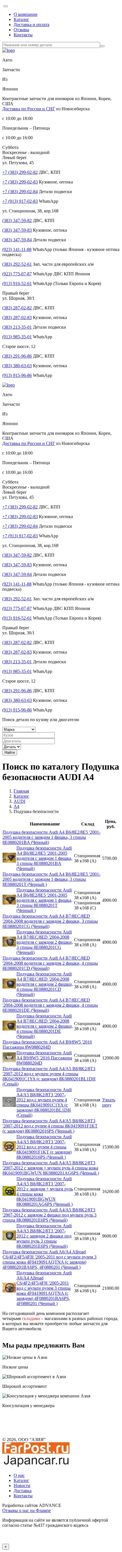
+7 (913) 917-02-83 (20, 201)
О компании (25, 14)
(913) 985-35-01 (17, 336)
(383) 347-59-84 (17, 239)
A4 (16, 806)
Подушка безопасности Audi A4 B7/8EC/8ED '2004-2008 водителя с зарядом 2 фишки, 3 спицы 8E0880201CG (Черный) (50, 921)
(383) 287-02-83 (17, 317)
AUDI (19, 801)
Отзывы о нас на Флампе (26, 1510)
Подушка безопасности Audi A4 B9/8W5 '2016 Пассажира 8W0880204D (47, 1045)
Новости (22, 1485)
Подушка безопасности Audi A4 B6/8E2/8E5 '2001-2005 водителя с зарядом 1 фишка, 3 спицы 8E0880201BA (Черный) (51, 837)
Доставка (22, 1490)
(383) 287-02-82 (17, 307)
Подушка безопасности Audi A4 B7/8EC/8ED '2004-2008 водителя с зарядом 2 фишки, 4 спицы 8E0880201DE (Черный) (50, 1005)
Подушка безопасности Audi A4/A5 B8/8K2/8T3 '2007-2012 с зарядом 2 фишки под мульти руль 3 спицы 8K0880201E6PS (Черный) (49, 1214)
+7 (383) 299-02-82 (20, 172)
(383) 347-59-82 (17, 220)
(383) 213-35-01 (17, 327)
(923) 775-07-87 (17, 273)
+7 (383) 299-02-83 (20, 182)
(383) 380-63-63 (17, 365)
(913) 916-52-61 (17, 283)
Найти (10, 752)
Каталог (21, 19)
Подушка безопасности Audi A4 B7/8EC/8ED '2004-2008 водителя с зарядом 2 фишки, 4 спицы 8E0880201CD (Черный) (50, 963)
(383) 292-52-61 (17, 264)
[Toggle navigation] (5, 6)
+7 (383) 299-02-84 (20, 191)
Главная (21, 791)
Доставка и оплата (31, 24)
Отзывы (21, 29)
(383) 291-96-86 (17, 356)
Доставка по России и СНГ (28, 108)
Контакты (23, 34)
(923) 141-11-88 (16, 249)
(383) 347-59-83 (17, 230)
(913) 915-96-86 (17, 375)
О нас (19, 1475)
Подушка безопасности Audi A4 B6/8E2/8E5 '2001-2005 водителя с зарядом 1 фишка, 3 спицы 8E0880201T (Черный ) (51, 879)
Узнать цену (108, 1102)
